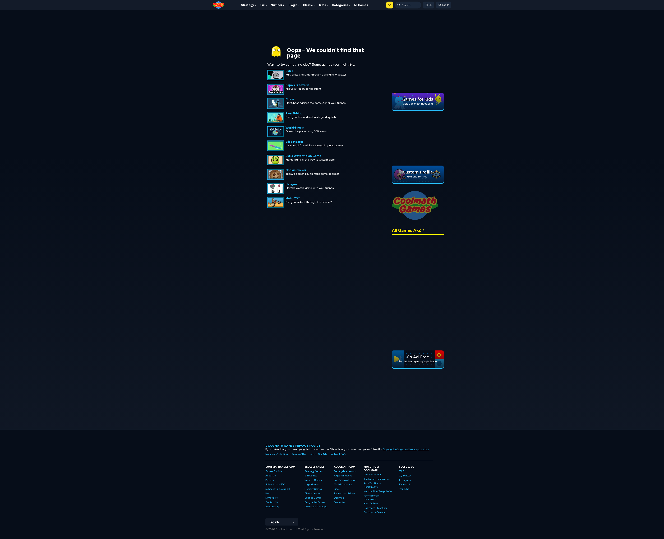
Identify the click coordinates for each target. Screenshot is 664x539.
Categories (340, 5)
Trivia (322, 5)
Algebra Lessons (343, 475)
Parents (269, 480)
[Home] (218, 4)
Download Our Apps (316, 506)
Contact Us (271, 502)
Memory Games (313, 489)
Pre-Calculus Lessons (345, 480)
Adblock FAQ (338, 454)
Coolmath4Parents (374, 512)
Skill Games (311, 475)
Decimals (339, 497)
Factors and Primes (344, 493)
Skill (262, 5)
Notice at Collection (276, 454)
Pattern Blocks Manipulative (372, 497)
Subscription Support (277, 489)
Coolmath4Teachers (375, 508)
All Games (361, 5)
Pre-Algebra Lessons (345, 471)
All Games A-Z (406, 230)
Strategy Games (314, 471)
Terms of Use (299, 454)
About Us (270, 475)
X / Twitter (405, 475)
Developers (271, 497)
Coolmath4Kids (372, 474)
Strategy (247, 5)
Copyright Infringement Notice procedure (406, 449)
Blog (267, 493)
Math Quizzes (371, 503)
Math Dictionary (343, 484)
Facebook (404, 484)
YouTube (404, 489)
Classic (308, 5)
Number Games (313, 480)
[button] (389, 5)
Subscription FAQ (275, 484)
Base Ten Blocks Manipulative (372, 485)
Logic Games (312, 484)
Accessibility (272, 506)
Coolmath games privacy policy (293, 445)
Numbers (277, 5)
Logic (293, 5)
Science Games (313, 497)
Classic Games (313, 493)
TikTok (403, 471)
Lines (337, 489)
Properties (339, 502)
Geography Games (315, 502)
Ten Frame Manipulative (377, 479)
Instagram (405, 480)
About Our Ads (318, 454)
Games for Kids (273, 471)
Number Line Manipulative (378, 491)
